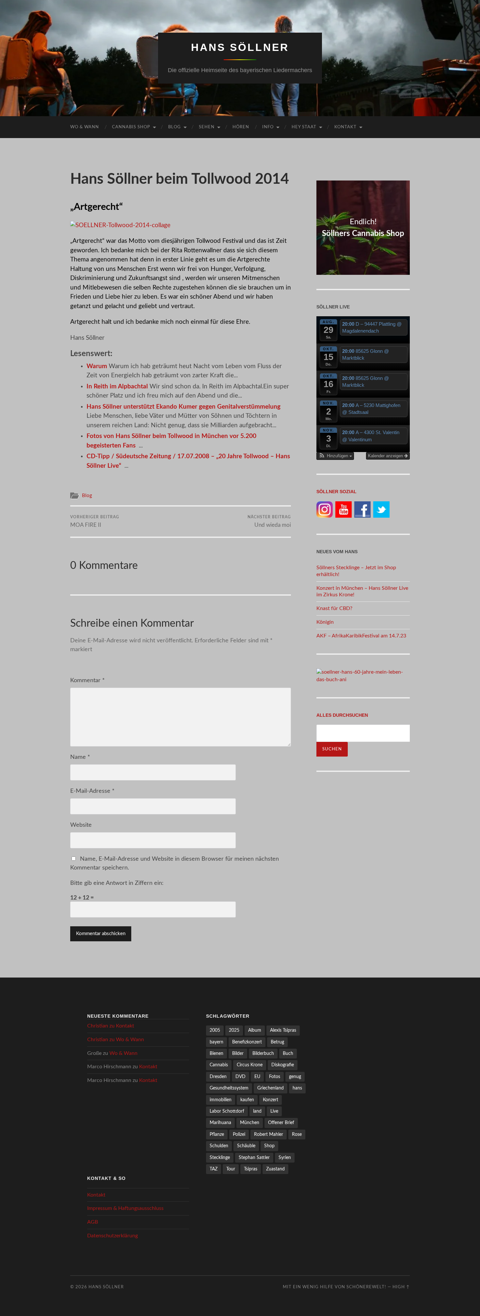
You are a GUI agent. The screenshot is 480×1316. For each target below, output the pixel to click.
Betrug (277, 1042)
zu (110, 1025)
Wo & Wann (84, 127)
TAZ (213, 1169)
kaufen (247, 1099)
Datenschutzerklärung (112, 1235)
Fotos (274, 1076)
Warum (97, 366)
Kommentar (87, 680)
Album (254, 1030)
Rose (297, 1134)
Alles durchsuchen (342, 715)
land (257, 1111)
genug (295, 1076)
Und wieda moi (269, 521)
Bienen (216, 1053)
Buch (288, 1053)
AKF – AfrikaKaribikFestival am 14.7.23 (361, 635)
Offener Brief (281, 1122)
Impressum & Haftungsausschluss (125, 1208)
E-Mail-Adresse (92, 791)
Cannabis (219, 1064)
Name (80, 757)
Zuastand (275, 1169)
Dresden (218, 1076)
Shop (269, 1145)
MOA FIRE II (94, 521)
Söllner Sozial (336, 491)
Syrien (285, 1157)
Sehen (207, 127)
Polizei (239, 1134)
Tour (230, 1169)
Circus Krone (250, 1064)
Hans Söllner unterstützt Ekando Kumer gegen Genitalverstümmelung (183, 407)
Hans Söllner (240, 47)
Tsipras (250, 1169)
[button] (335, 456)
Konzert (270, 1099)
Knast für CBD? (334, 608)
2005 (215, 1030)
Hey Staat (304, 127)
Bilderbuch (263, 1053)
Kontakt (345, 127)
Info (268, 127)
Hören (240, 127)
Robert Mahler (268, 1134)
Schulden (219, 1145)
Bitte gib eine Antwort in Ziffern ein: (117, 883)
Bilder (238, 1053)
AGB (92, 1222)
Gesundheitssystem (229, 1088)
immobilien (221, 1099)
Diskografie (282, 1064)
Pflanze (217, 1134)
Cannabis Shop (131, 127)
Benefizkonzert (247, 1042)
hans (297, 1088)
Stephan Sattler (254, 1157)
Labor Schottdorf (227, 1111)
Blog (174, 127)
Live (274, 1111)
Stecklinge (220, 1157)
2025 (234, 1030)
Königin (325, 622)
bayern (216, 1042)
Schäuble (246, 1145)
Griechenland (270, 1088)
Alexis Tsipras (283, 1030)
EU (257, 1076)
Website (81, 825)
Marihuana (220, 1122)
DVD (240, 1076)
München (249, 1122)
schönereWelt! (366, 1287)
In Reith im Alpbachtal (117, 387)
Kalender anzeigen (386, 455)
